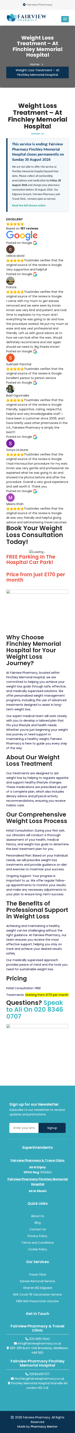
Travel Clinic (37, 1274)
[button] (65, 19)
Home (34, 64)
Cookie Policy (37, 1249)
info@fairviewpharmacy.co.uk (39, 1343)
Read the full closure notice (28, 205)
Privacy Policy (37, 1236)
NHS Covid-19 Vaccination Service (37, 1294)
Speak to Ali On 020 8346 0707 (34, 1009)
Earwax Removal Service (37, 1281)
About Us (37, 1216)
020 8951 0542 (39, 1339)
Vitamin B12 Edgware (37, 1288)
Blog (38, 1223)
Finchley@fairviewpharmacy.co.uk (39, 1379)
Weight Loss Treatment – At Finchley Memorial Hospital (38, 72)
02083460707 (39, 1374)
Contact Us (37, 1229)
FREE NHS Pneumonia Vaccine (37, 1301)
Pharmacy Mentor (44, 1426)
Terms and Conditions (37, 1243)
